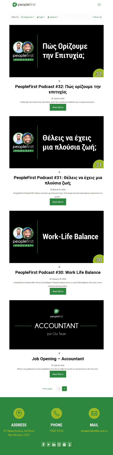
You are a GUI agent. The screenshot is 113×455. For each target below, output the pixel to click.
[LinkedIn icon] (54, 444)
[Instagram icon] (59, 444)
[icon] (64, 444)
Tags (41, 17)
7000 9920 (56, 430)
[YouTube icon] (48, 444)
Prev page (47, 388)
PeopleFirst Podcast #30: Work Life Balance (58, 272)
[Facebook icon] (43, 444)
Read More (58, 107)
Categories (28, 17)
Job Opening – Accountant (58, 358)
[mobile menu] (99, 4)
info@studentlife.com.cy (94, 430)
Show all (98, 17)
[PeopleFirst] (24, 4)
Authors (53, 17)
